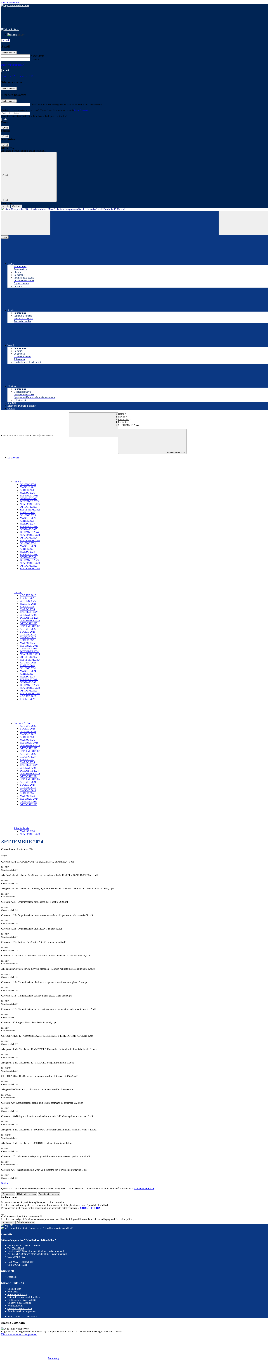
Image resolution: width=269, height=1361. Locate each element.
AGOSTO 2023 (28, 696)
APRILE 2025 (27, 521)
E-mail (34, 104)
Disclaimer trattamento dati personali (19, 1334)
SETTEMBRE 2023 (30, 568)
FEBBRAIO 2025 (29, 526)
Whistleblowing (15, 1305)
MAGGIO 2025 (28, 518)
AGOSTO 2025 (28, 629)
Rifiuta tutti (26, 1194)
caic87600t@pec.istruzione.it (40, 1254)
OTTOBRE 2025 (28, 506)
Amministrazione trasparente (21, 1311)
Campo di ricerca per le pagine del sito (20, 435)
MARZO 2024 (27, 551)
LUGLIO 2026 (27, 598)
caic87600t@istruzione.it (39, 1251)
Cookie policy (14, 1288)
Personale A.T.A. (22, 723)
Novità (121, 416)
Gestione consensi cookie (19, 1308)
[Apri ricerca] (243, 223)
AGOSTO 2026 (28, 595)
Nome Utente (37, 56)
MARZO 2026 (27, 492)
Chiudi (5, 128)
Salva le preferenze (25, 1222)
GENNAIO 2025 (28, 529)
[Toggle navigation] (25, 223)
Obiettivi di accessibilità (19, 1302)
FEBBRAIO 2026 (29, 495)
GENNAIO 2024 (28, 557)
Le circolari (123, 419)
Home (121, 413)
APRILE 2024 (27, 549)
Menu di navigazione (175, 452)
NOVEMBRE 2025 (30, 504)
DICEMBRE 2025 (29, 501)
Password (35, 59)
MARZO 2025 (27, 523)
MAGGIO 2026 (28, 487)
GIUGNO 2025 (28, 515)
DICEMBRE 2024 (29, 532)
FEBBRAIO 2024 (29, 554)
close (4, 237)
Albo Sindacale (21, 828)
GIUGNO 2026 (28, 484)
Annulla (5, 206)
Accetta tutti (49, 1194)
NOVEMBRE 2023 (30, 563)
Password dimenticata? (12, 64)
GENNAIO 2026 (28, 498)
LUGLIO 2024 (27, 665)
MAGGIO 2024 (28, 546)
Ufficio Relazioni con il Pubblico (23, 1297)
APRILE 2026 (27, 490)
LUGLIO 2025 (27, 512)
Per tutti (122, 422)
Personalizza (8, 1194)
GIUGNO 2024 (28, 543)
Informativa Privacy (17, 1294)
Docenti (18, 592)
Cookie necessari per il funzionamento (20, 1216)
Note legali (12, 1291)
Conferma (16, 206)
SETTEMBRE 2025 (30, 509)
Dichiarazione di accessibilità (21, 1300)
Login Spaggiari (81, 110)
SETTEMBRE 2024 (30, 540)
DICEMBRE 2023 (29, 560)
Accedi (5, 40)
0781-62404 (18, 1248)
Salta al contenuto (10, 2)
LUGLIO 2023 (27, 699)
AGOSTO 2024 (28, 662)
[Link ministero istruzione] (15, 5)
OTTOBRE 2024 (28, 537)
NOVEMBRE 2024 (30, 535)
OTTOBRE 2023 (28, 565)
